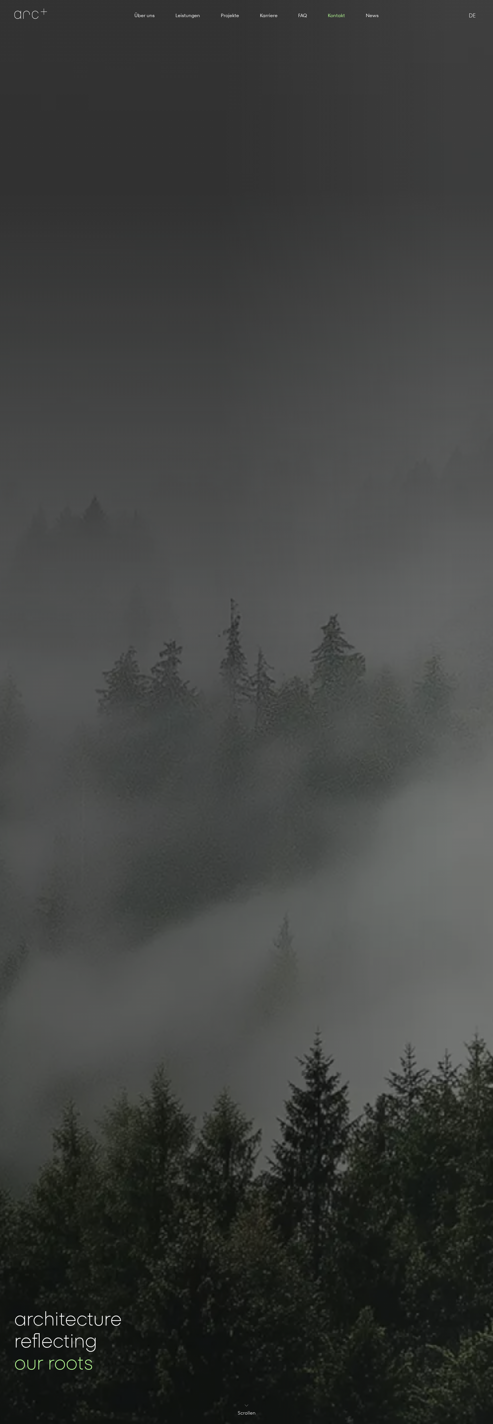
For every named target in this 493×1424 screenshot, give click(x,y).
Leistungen (187, 15)
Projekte (230, 15)
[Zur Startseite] (30, 14)
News (372, 15)
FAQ (302, 15)
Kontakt (336, 15)
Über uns (144, 15)
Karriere (269, 15)
